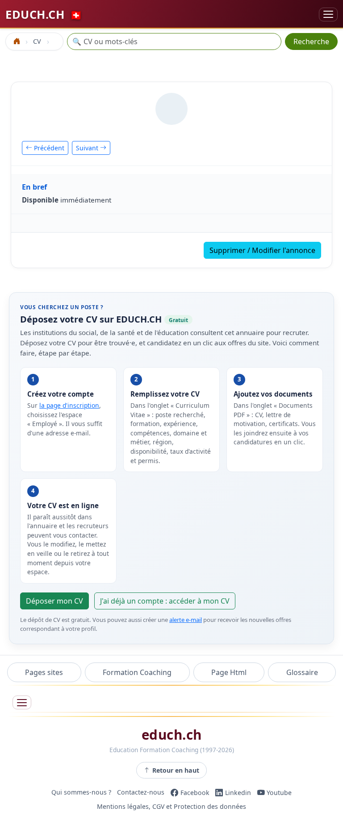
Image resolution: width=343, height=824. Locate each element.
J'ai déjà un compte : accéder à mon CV (165, 601)
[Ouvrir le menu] (22, 702)
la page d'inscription (69, 405)
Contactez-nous (140, 792)
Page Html (229, 672)
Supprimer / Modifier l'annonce (262, 250)
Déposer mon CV (54, 601)
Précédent (48, 148)
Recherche (311, 41)
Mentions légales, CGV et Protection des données (171, 807)
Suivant (88, 148)
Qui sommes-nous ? (81, 792)
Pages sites (44, 672)
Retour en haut (175, 770)
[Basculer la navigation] (328, 14)
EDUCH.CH (44, 14)
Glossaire (302, 672)
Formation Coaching (137, 672)
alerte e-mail (185, 620)
